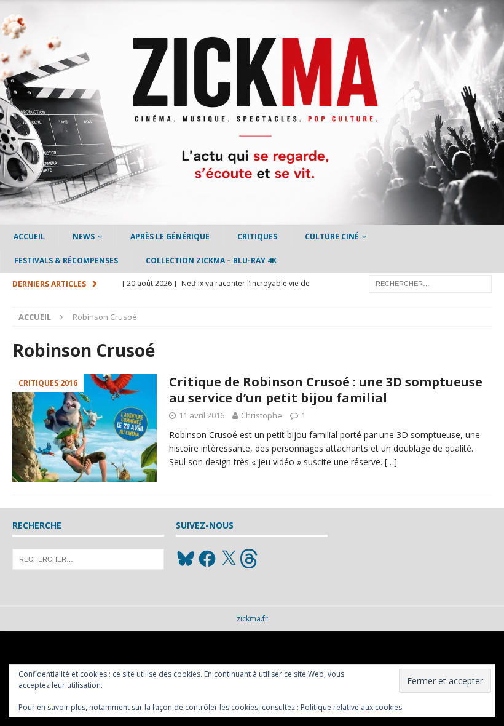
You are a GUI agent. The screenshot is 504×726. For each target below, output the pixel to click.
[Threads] (250, 558)
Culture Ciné (332, 236)
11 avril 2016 (201, 415)
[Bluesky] (185, 558)
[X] (228, 558)
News (84, 236)
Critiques (257, 236)
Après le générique (170, 236)
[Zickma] (252, 217)
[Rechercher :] (430, 283)
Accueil (29, 236)
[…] (391, 462)
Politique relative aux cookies (351, 707)
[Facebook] (207, 558)
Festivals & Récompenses (66, 260)
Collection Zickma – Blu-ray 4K (211, 260)
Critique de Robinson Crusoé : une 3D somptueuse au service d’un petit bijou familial (325, 389)
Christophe (261, 415)
